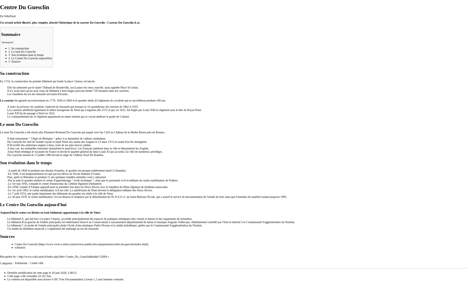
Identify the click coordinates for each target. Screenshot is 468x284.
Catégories (6, 263)
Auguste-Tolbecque (178, 222)
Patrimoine (21, 263)
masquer (7, 42)
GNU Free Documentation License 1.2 (74, 279)
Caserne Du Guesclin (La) (123, 22)
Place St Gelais (129, 87)
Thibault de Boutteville (55, 87)
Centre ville (36, 263)
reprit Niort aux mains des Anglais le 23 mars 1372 (84, 141)
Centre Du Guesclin (26, 244)
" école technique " (83, 180)
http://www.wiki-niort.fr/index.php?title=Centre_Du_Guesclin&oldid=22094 (63, 256)
